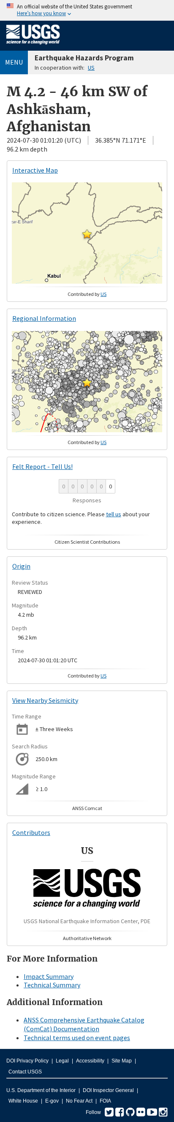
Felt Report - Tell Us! (42, 466)
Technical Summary (52, 985)
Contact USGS (25, 1072)
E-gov (52, 1101)
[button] (87, 234)
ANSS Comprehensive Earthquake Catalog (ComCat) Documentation (84, 1024)
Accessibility (90, 1061)
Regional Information (44, 318)
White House (23, 1101)
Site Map (121, 1061)
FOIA (105, 1101)
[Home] (33, 46)
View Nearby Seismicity (45, 700)
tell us (113, 514)
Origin (21, 566)
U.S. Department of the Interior (41, 1090)
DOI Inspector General (108, 1090)
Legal (62, 1061)
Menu (14, 62)
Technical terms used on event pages (77, 1037)
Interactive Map (35, 170)
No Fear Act (79, 1101)
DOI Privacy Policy (27, 1061)
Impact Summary (48, 976)
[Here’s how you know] (87, 10)
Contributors (31, 832)
